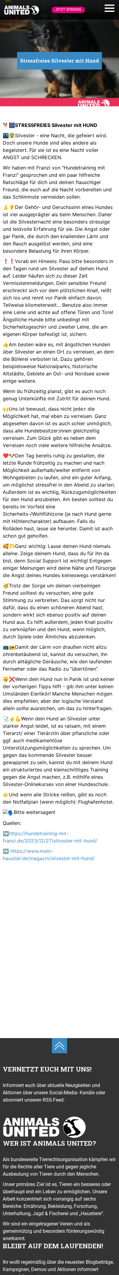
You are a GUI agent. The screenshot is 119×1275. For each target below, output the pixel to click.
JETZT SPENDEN (68, 10)
